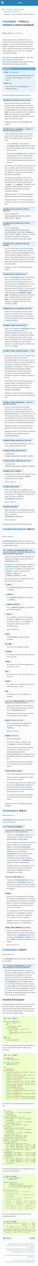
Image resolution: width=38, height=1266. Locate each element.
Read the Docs (30, 1262)
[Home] (3, 9)
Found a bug (31, 1260)
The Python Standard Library (15, 9)
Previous (8, 1238)
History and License (19, 1252)
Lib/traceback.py (16, 33)
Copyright (11, 1243)
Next (31, 1238)
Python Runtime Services (12, 11)
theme (19, 1262)
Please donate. (31, 1257)
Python (20, 3)
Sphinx (12, 1262)
